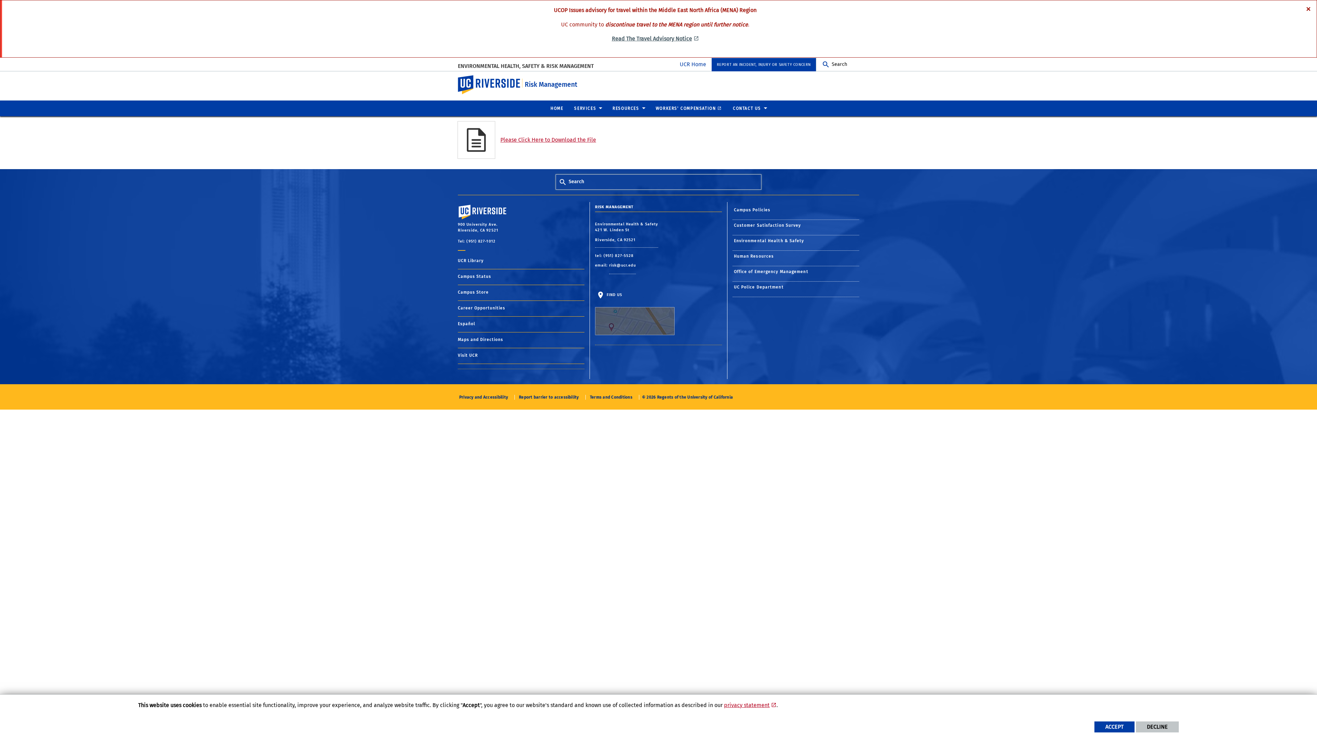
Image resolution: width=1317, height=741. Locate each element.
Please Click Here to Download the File (548, 140)
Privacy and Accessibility (483, 397)
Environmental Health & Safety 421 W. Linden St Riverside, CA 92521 (626, 232)
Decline (1157, 727)
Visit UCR (468, 355)
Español (466, 323)
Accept (1114, 727)
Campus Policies (752, 210)
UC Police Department (759, 287)
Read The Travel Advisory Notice (652, 38)
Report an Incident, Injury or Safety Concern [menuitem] (764, 64)
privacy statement (747, 705)
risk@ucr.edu (622, 265)
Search (839, 64)
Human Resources (754, 256)
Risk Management (551, 85)
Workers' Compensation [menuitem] (686, 108)
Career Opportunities (481, 308)
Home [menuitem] (556, 108)
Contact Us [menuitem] (747, 108)
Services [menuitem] (585, 108)
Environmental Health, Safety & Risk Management (526, 66)
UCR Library (471, 260)
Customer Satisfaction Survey (767, 225)
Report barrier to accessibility (549, 397)
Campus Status (474, 276)
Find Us (613, 295)
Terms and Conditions (611, 397)
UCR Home (693, 64)
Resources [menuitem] (626, 108)
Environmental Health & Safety (769, 240)
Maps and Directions (480, 339)
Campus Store (473, 292)
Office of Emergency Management (771, 271)
